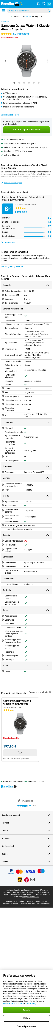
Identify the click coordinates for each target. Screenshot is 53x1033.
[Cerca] (48, 10)
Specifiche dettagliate (10, 115)
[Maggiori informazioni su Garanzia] (3, 299)
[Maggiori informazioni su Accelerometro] (3, 616)
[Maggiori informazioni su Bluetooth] (3, 428)
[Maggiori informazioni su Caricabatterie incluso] (3, 541)
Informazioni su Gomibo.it (15, 901)
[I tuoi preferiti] (43, 4)
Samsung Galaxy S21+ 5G (12, 266)
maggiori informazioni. (30, 897)
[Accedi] (38, 4)
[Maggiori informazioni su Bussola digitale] (3, 655)
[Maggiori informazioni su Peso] (3, 392)
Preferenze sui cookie (10, 904)
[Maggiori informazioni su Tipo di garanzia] (3, 303)
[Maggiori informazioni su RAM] (3, 490)
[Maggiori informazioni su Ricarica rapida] (3, 544)
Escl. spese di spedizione (19, 759)
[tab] (14, 83)
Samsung (5, 21)
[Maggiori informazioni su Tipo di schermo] (3, 501)
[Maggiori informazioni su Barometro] (3, 620)
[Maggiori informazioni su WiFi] (3, 415)
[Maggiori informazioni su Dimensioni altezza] (3, 400)
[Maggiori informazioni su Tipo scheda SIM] (3, 295)
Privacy (30, 901)
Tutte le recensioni (11, 242)
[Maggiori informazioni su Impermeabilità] (3, 349)
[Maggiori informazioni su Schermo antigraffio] (3, 525)
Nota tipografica (41, 901)
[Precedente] (5, 61)
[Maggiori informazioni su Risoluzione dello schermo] (3, 516)
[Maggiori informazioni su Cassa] (3, 671)
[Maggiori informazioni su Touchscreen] (3, 505)
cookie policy (31, 1003)
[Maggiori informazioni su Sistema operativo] (3, 396)
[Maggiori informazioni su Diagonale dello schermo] (3, 510)
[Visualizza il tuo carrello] (49, 4)
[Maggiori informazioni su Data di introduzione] (3, 291)
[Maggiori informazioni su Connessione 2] (3, 566)
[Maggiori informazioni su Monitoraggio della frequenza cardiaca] (3, 640)
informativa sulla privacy (13, 1003)
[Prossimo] (47, 61)
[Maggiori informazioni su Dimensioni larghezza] (3, 404)
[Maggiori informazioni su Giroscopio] (3, 659)
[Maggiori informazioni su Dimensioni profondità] (3, 409)
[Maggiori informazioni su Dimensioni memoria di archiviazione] (3, 485)
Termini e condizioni (27, 904)
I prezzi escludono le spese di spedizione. (35, 892)
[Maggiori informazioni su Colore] (3, 388)
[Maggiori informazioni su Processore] (3, 472)
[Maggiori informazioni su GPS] (3, 456)
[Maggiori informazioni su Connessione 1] (3, 562)
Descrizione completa (13, 183)
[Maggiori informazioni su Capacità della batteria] (3, 550)
